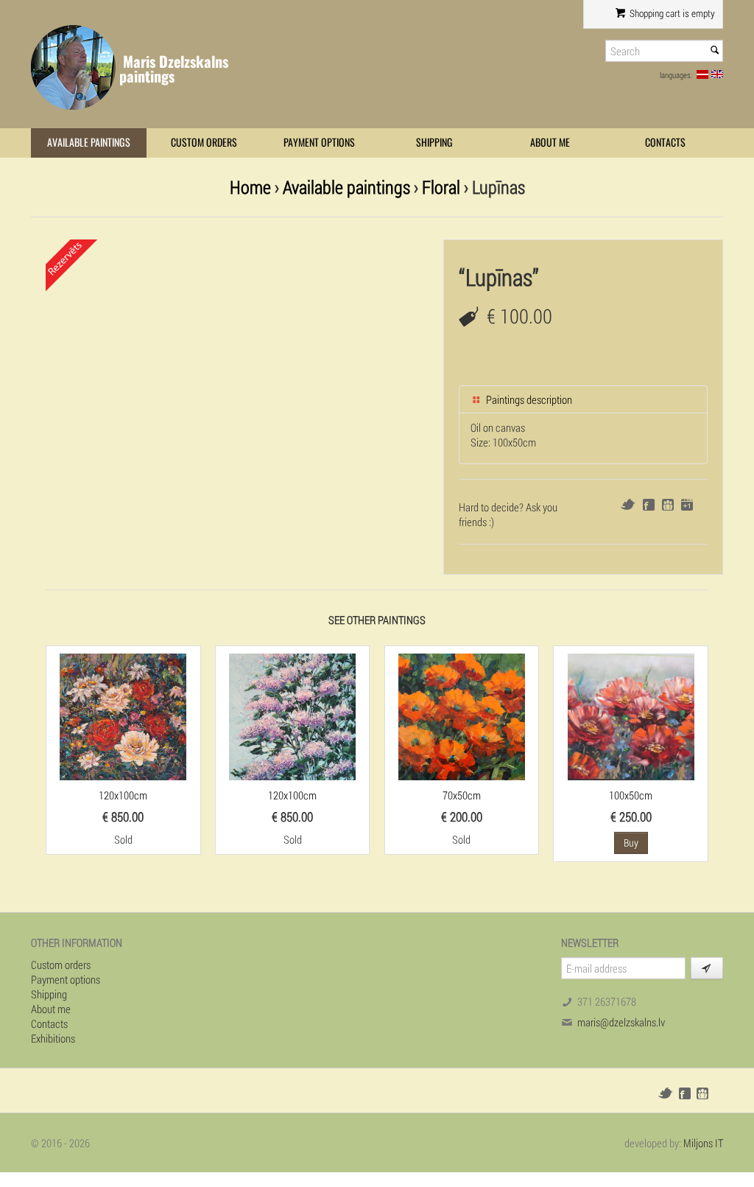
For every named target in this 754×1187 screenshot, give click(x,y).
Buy (631, 843)
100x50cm (630, 795)
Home (250, 187)
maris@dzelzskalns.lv (621, 1022)
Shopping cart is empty (671, 13)
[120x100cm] (123, 715)
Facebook (649, 505)
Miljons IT (703, 1142)
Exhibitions (53, 1038)
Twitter (627, 504)
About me (550, 143)
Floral (441, 187)
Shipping (434, 143)
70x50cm (462, 795)
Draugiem (668, 505)
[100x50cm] (631, 715)
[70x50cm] (461, 715)
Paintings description (528, 399)
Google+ (687, 505)
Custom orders (204, 143)
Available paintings (88, 143)
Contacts (665, 143)
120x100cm (123, 795)
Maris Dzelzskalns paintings (173, 69)
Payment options (319, 143)
